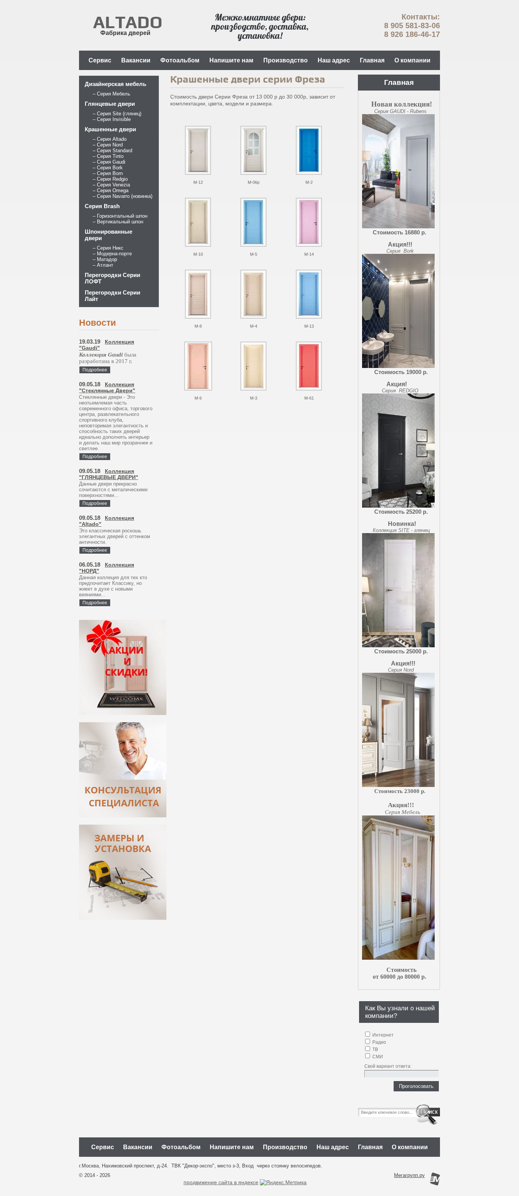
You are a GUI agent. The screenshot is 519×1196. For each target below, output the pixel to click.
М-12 (198, 182)
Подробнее (94, 370)
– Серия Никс (108, 248)
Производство (285, 60)
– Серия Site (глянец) (117, 113)
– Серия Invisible (112, 119)
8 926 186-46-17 (412, 34)
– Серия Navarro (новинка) (122, 196)
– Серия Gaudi (109, 162)
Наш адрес (334, 60)
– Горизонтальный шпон (120, 216)
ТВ (374, 1049)
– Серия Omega (110, 190)
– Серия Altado (110, 139)
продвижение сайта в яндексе (221, 1182)
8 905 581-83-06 (412, 25)
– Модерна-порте (112, 253)
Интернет (382, 1035)
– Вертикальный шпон (118, 222)
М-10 (198, 254)
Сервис (100, 60)
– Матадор (105, 259)
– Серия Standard (112, 150)
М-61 (309, 398)
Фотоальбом (179, 60)
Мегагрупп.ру (409, 1175)
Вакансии (135, 60)
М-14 (309, 254)
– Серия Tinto (108, 156)
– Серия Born (108, 173)
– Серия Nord (108, 145)
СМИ (377, 1056)
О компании (412, 60)
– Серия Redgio (110, 179)
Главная (372, 60)
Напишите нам (231, 60)
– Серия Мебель (111, 94)
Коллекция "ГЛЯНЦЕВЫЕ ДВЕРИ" (108, 474)
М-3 (253, 398)
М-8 (198, 326)
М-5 (253, 254)
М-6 (198, 398)
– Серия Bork (108, 167)
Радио (378, 1042)
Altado (127, 22)
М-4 (253, 326)
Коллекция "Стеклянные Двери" (107, 387)
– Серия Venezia (111, 185)
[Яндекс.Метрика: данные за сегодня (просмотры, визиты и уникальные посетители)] (283, 1182)
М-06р (254, 182)
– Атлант (103, 265)
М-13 (309, 326)
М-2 (309, 182)
